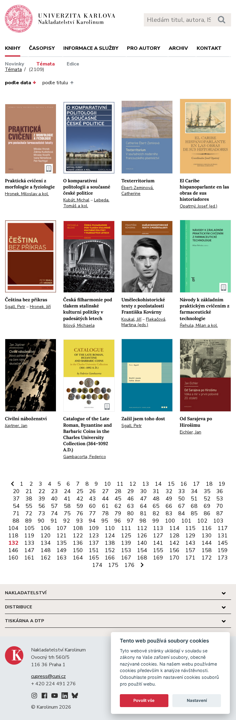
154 (142, 550)
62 (118, 506)
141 (158, 543)
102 (202, 520)
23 (54, 491)
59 (80, 506)
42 (80, 498)
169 (158, 557)
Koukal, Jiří (131, 319)
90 (41, 520)
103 (218, 520)
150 (78, 550)
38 (29, 498)
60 (92, 506)
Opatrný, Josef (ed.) (198, 206)
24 (67, 491)
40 (54, 498)
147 (29, 550)
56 (41, 506)
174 (97, 565)
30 (143, 491)
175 (113, 565)
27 (105, 491)
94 (92, 520)
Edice (73, 64)
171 (190, 557)
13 (145, 484)
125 (126, 535)
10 (107, 484)
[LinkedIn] (64, 696)
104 (13, 528)
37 (16, 498)
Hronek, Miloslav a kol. (27, 194)
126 (142, 535)
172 (207, 557)
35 (207, 491)
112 (142, 528)
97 (130, 520)
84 (181, 513)
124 (110, 535)
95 (104, 520)
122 (78, 535)
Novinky (14, 64)
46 (130, 498)
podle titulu (55, 82)
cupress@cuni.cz (48, 676)
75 (67, 513)
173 (223, 557)
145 (223, 543)
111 (126, 528)
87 (219, 513)
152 (110, 550)
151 (94, 550)
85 (194, 513)
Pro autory (143, 48)
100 (170, 520)
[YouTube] (54, 696)
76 (80, 513)
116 (207, 528)
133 (29, 543)
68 (194, 506)
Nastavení (197, 700)
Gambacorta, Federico (84, 457)
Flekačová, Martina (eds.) (143, 322)
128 (174, 535)
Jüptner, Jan (16, 426)
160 (13, 557)
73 (41, 513)
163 (62, 557)
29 (130, 491)
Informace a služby (90, 48)
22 (41, 491)
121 (62, 535)
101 (186, 520)
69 (207, 506)
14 (158, 484)
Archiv (178, 48)
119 (29, 535)
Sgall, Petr (15, 307)
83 (169, 513)
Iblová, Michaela (79, 325)
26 (92, 491)
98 (143, 520)
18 (209, 484)
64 (143, 506)
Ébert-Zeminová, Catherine (137, 190)
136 (78, 543)
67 (181, 506)
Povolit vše (144, 700)
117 (223, 528)
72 (29, 513)
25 (80, 491)
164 (78, 557)
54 (16, 506)
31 (156, 491)
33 (181, 491)
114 (174, 528)
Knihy (12, 48)
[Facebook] (44, 696)
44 (105, 498)
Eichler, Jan (190, 432)
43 (92, 498)
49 (169, 498)
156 (174, 550)
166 (110, 557)
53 (219, 498)
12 (132, 484)
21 (29, 491)
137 (94, 543)
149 (62, 550)
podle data (18, 82)
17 (196, 484)
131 (223, 535)
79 (118, 513)
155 (158, 550)
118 (13, 535)
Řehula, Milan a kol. (199, 325)
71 (16, 513)
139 (126, 543)
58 (67, 506)
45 (118, 498)
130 (207, 535)
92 (66, 520)
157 (190, 550)
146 (13, 550)
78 (105, 513)
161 (29, 557)
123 (94, 535)
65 (156, 506)
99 (155, 520)
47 (143, 498)
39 (41, 498)
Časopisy (42, 48)
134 (46, 543)
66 (169, 506)
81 (143, 513)
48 (156, 498)
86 (207, 513)
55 (29, 506)
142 (174, 543)
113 (158, 528)
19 (221, 484)
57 (54, 506)
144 (207, 543)
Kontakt (209, 48)
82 (156, 513)
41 (67, 498)
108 (78, 528)
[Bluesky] (75, 696)
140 (142, 543)
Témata (45, 64)
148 (46, 550)
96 (117, 520)
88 (16, 520)
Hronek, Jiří (40, 307)
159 (223, 550)
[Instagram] (34, 696)
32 (169, 491)
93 (79, 520)
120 (46, 535)
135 (62, 543)
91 (54, 520)
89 (28, 520)
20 (16, 491)
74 (54, 513)
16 (183, 484)
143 (190, 543)
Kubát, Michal (76, 200)
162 (46, 557)
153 (126, 550)
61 (105, 506)
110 (110, 528)
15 (171, 484)
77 (92, 513)
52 (207, 498)
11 (120, 484)
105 (29, 528)
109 (94, 528)
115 (190, 528)
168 (142, 557)
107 (62, 528)
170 (174, 557)
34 (194, 491)
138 (110, 543)
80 (130, 513)
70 (219, 506)
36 (219, 491)
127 (158, 535)
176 (129, 565)
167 (126, 557)
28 (118, 491)
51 (194, 498)
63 (130, 506)
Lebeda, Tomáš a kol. (86, 203)
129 (190, 535)
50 (181, 498)
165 (94, 557)
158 (207, 550)
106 (46, 528)
